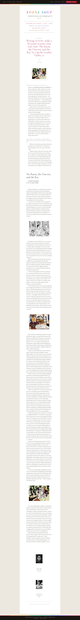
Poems (50, 23)
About (4, 1)
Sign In (63, 1)
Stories (45, 23)
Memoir (31, 25)
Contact (36, 618)
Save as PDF (39, 62)
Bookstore (57, 1)
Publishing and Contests (33, 23)
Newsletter (19, 1)
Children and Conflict (39, 28)
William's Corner (11, 1)
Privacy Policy (43, 618)
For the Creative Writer (36, 30)
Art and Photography (42, 25)
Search (52, 1)
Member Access (71, 1)
